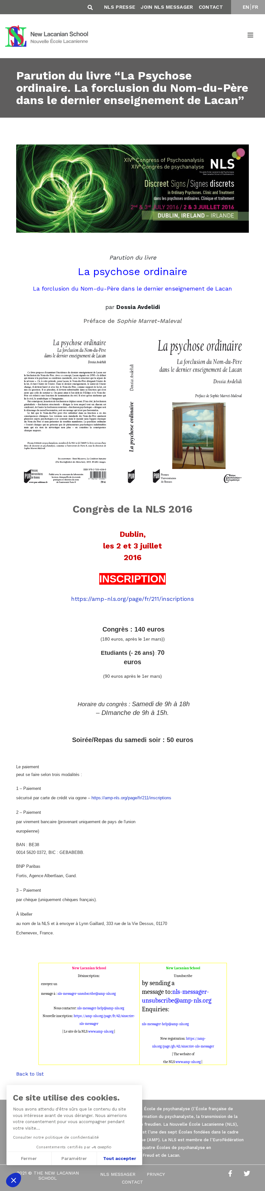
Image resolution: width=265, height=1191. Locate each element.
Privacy (156, 1174)
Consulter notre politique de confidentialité (56, 1137)
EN (246, 7)
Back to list (30, 1074)
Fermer (29, 1158)
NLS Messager (117, 1174)
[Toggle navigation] (251, 36)
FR (255, 7)
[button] (13, 1180)
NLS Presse (119, 7)
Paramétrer (74, 1158)
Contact (211, 7)
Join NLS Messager (167, 7)
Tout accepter (119, 1158)
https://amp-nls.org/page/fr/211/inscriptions (132, 598)
